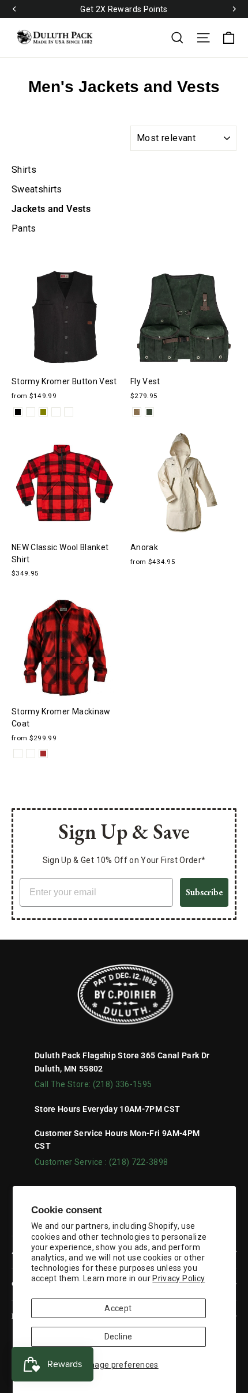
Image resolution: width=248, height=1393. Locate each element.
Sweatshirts (37, 189)
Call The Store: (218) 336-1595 (93, 1084)
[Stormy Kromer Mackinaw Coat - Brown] (43, 754)
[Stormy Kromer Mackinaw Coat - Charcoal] (18, 754)
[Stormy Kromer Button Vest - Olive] (43, 412)
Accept (117, 1308)
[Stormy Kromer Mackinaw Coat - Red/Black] (31, 754)
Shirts (24, 169)
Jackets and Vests (51, 208)
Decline (118, 1336)
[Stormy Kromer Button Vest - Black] (18, 412)
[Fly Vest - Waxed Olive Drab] (149, 412)
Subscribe (204, 892)
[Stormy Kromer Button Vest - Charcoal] (31, 412)
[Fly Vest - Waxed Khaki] (137, 412)
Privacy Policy (178, 1278)
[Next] (233, 9)
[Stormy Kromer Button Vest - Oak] (69, 412)
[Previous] (14, 9)
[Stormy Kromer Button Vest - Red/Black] (56, 412)
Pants (24, 228)
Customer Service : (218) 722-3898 (101, 1162)
